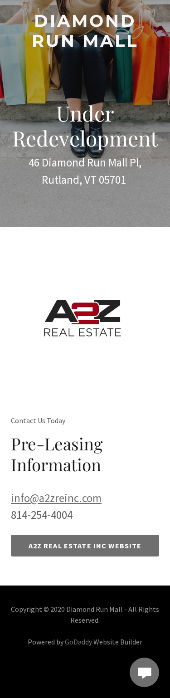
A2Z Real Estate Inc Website (85, 545)
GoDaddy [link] (78, 641)
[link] (85, 31)
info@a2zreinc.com (56, 498)
